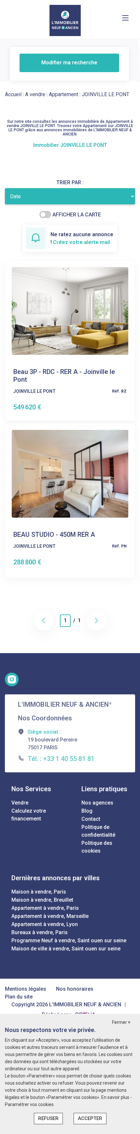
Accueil (13, 94)
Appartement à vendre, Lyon (44, 924)
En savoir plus (115, 1097)
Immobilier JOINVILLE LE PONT (70, 145)
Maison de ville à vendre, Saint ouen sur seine (65, 949)
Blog (86, 811)
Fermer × (121, 1022)
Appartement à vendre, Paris (45, 908)
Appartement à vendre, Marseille (50, 916)
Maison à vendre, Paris (38, 892)
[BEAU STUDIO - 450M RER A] (70, 473)
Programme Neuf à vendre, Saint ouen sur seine (68, 940)
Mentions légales (25, 989)
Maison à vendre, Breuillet (42, 900)
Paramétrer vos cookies (29, 1104)
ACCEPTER (90, 1118)
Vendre (19, 803)
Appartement (63, 94)
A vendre (35, 94)
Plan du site (19, 997)
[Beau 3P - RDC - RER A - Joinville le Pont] (70, 310)
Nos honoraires (74, 989)
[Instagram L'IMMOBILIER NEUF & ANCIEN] (12, 679)
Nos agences (97, 803)
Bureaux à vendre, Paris (39, 932)
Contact (90, 819)
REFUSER (48, 1118)
